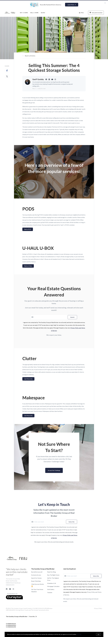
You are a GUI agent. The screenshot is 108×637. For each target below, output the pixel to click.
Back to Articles (30, 56)
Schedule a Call (51, 583)
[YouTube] (10, 589)
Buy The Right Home (53, 575)
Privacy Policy (98, 608)
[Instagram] (13, 589)
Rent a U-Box (28, 266)
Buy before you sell (36, 572)
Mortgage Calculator (53, 586)
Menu (82, 12)
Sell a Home (34, 12)
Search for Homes (36, 578)
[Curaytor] (14, 599)
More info (79, 634)
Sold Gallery (50, 589)
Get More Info (28, 379)
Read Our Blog (51, 572)
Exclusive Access (36, 575)
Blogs (43, 12)
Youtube (49, 592)
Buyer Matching (36, 581)
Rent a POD (27, 229)
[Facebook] (6, 589)
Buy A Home (24, 12)
